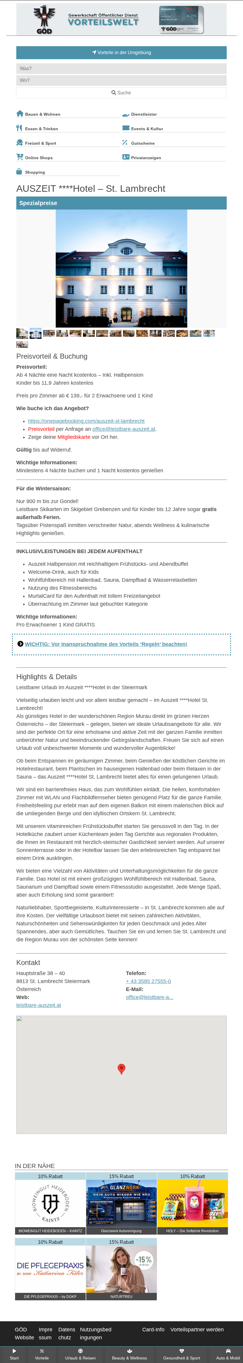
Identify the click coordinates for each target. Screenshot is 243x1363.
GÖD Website (24, 1334)
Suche (124, 92)
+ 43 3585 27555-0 (148, 981)
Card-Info (153, 1330)
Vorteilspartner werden (197, 1330)
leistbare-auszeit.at (38, 1005)
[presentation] (21, 269)
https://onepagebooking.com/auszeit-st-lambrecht (86, 421)
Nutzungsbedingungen (95, 1334)
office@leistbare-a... (149, 997)
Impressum (45, 1334)
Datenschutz (66, 1334)
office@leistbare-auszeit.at (123, 429)
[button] (121, 1069)
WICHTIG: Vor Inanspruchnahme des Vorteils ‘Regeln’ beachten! (106, 644)
